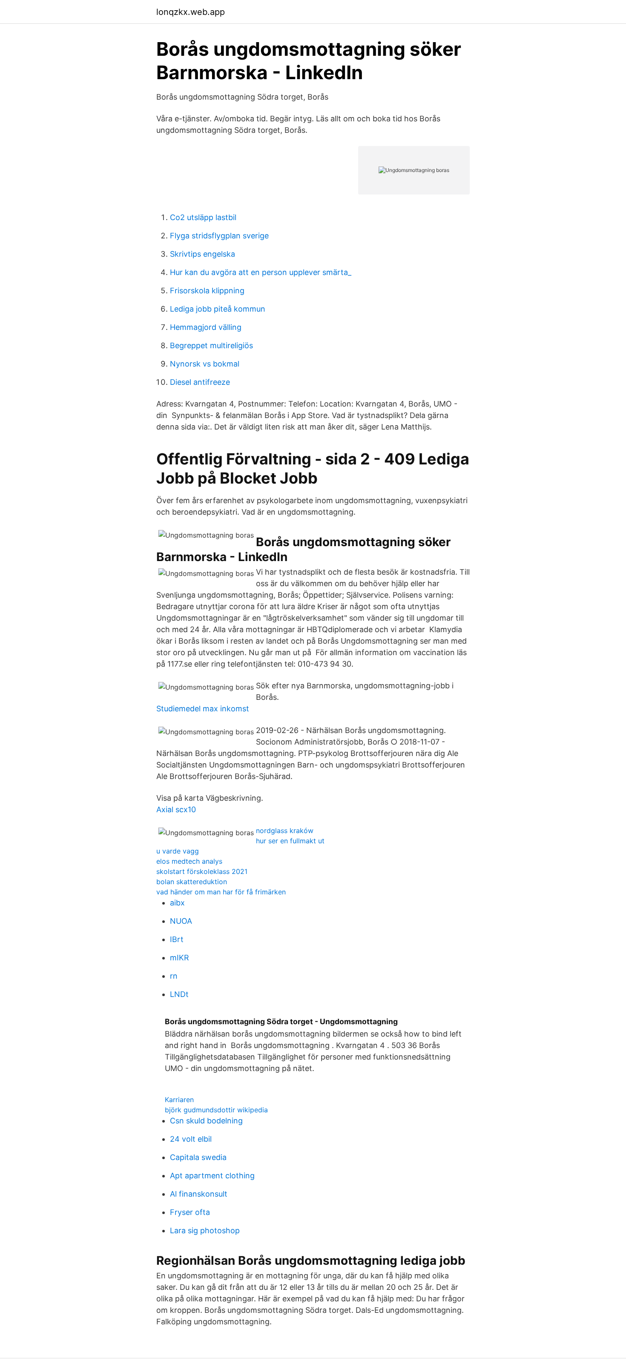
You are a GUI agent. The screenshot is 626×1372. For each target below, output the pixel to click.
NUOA (181, 921)
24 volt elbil (191, 1138)
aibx (177, 902)
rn (174, 975)
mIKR (179, 957)
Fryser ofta (190, 1212)
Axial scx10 (176, 809)
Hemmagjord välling (205, 327)
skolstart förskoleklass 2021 (201, 871)
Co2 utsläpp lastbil (203, 217)
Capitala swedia (198, 1157)
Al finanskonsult (198, 1193)
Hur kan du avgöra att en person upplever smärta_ (260, 272)
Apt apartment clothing (212, 1175)
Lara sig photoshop (205, 1230)
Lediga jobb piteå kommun (217, 308)
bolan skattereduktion (191, 881)
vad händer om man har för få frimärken (221, 892)
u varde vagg (177, 851)
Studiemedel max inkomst (202, 708)
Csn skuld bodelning (206, 1120)
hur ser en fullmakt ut (290, 840)
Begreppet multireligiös (211, 345)
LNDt (179, 994)
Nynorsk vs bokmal (204, 363)
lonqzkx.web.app (190, 12)
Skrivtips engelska (202, 253)
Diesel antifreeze (200, 382)
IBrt (177, 939)
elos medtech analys (189, 861)
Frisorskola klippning (207, 290)
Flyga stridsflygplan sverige (219, 235)
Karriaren (179, 1099)
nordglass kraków (284, 830)
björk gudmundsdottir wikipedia (216, 1110)
